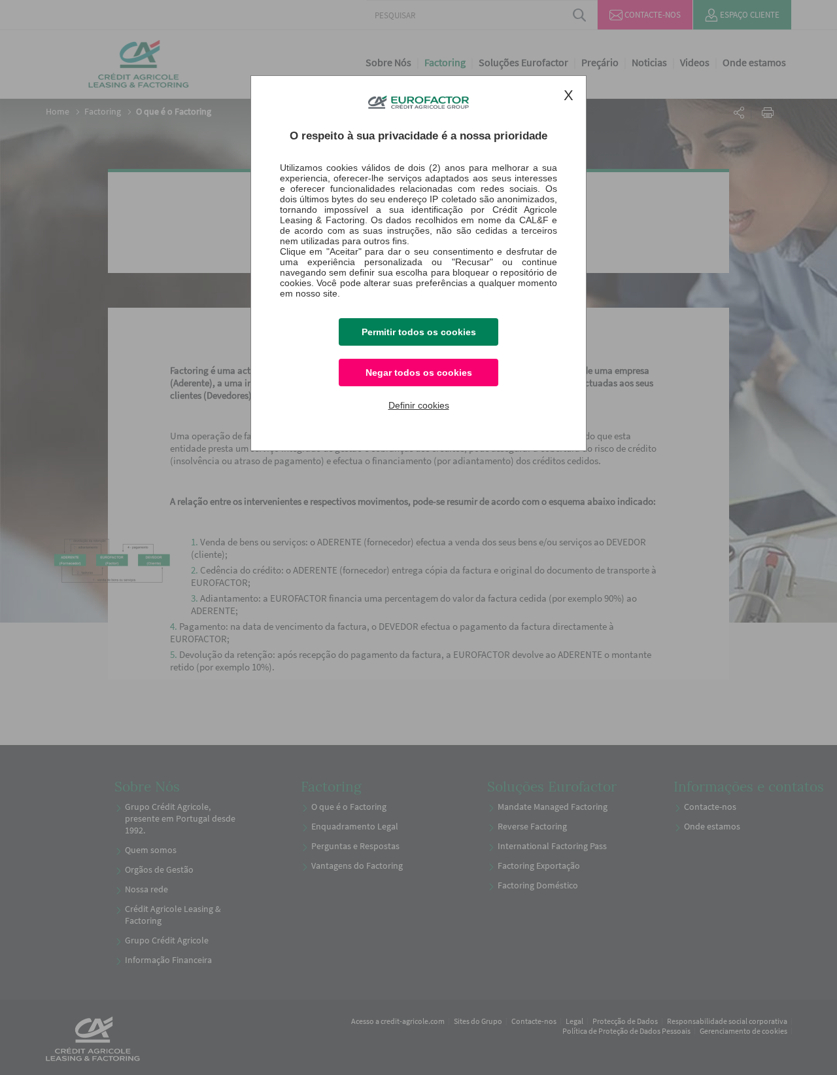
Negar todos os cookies (419, 372)
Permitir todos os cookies (419, 332)
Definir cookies (418, 405)
